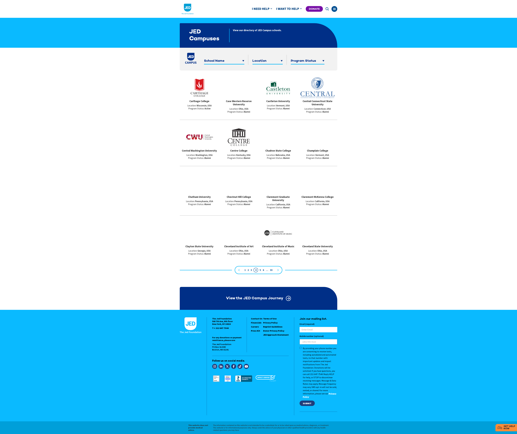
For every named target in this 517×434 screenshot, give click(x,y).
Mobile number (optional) (312, 336)
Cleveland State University (317, 246)
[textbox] (224, 61)
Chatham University (199, 196)
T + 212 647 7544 (220, 328)
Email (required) (307, 324)
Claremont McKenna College (317, 196)
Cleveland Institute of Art (239, 246)
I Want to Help (287, 8)
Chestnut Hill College (239, 196)
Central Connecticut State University (317, 103)
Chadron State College (278, 150)
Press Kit (255, 330)
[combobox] (224, 61)
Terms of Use (270, 318)
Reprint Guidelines (272, 326)
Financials (256, 322)
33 (271, 270)
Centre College (238, 150)
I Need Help (260, 8)
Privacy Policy (270, 322)
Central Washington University (199, 150)
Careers (255, 326)
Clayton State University (199, 246)
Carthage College (199, 101)
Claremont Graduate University (278, 198)
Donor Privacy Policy (273, 330)
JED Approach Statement (276, 334)
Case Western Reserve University (239, 103)
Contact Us (256, 318)
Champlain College (317, 150)
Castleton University (278, 101)
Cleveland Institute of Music (278, 246)
